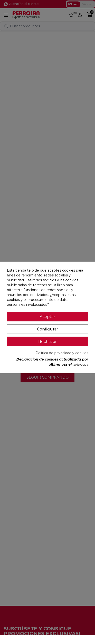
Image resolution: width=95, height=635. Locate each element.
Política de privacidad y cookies (62, 353)
